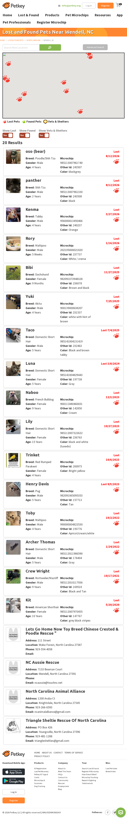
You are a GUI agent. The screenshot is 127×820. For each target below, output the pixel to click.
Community (63, 780)
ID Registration (40, 768)
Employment (63, 786)
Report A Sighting (89, 780)
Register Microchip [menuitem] (51, 22)
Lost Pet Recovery (41, 771)
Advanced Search (95, 47)
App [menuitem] (120, 15)
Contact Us (62, 777)
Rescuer (61, 783)
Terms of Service (73, 752)
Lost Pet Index (111, 768)
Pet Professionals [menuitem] (17, 22)
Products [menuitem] (52, 15)
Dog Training (39, 786)
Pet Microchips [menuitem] (77, 15)
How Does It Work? (89, 774)
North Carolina (33, 40)
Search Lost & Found (90, 768)
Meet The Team (64, 771)
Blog (60, 789)
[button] (8, 63)
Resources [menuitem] (103, 15)
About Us (47, 752)
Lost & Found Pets (15, 40)
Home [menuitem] (7, 15)
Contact (58, 752)
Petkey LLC (15, 812)
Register (105, 5)
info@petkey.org (71, 5)
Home (2, 40)
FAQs (60, 774)
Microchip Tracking (90, 777)
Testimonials (87, 783)
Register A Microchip (90, 771)
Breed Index (111, 771)
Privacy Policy (42, 756)
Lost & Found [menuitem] (28, 15)
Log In (89, 5)
